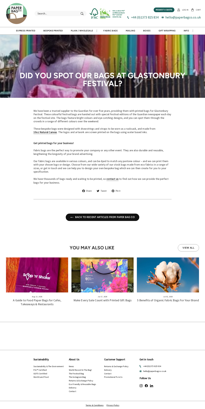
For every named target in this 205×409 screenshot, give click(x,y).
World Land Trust (41, 377)
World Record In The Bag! (80, 370)
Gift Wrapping (167, 30)
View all (188, 247)
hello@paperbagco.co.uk (183, 17)
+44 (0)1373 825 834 (145, 17)
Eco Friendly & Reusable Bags (82, 384)
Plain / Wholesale (82, 30)
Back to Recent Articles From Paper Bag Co (105, 217)
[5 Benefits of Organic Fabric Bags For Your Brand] (168, 274)
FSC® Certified (40, 370)
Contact (72, 391)
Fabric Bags (110, 30)
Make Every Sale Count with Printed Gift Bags (103, 300)
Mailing (130, 30)
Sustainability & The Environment (48, 366)
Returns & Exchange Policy (81, 380)
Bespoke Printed (53, 30)
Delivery (72, 387)
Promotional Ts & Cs (113, 377)
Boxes (147, 30)
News (71, 366)
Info (186, 30)
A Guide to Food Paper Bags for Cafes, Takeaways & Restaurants (37, 302)
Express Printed (25, 30)
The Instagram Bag (77, 377)
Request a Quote (164, 10)
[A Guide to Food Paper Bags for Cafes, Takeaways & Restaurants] (37, 274)
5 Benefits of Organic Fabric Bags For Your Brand (168, 300)
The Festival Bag (76, 373)
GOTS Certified (40, 373)
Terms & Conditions (95, 405)
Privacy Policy (113, 405)
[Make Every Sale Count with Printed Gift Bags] (102, 274)
